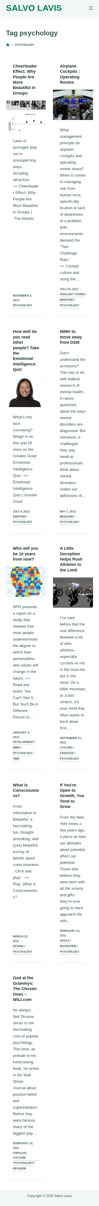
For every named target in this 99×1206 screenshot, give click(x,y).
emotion (19, 516)
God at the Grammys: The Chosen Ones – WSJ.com (25, 989)
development (23, 742)
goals (65, 940)
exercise (67, 753)
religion (19, 1168)
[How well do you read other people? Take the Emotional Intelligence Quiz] (26, 392)
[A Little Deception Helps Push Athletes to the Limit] (73, 592)
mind (16, 747)
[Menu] (91, 8)
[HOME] (7, 45)
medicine (66, 299)
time (16, 758)
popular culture (19, 1155)
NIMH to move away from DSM (71, 337)
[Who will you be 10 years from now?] (26, 582)
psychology (22, 305)
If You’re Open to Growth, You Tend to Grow (72, 796)
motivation (68, 946)
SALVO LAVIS (34, 8)
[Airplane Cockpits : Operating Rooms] (73, 105)
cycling (66, 747)
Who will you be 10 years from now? (25, 554)
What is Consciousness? (26, 790)
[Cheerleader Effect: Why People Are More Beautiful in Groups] (26, 116)
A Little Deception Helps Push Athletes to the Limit (71, 559)
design (18, 946)
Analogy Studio (72, 294)
